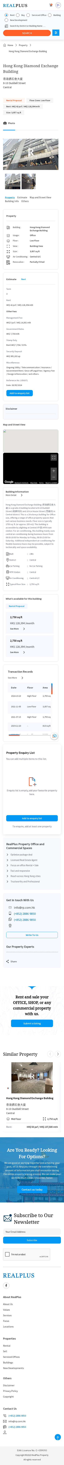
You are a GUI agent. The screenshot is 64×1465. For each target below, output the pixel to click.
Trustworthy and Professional (25, 881)
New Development (18, 20)
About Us (8, 1304)
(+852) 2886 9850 (25, 914)
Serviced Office (39, 15)
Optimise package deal (21, 854)
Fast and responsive (20, 870)
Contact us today (32, 1189)
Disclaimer (8, 1385)
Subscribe (32, 1240)
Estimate (22, 197)
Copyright (8, 1396)
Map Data (33, 483)
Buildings (8, 1362)
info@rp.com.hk (24, 907)
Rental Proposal (16, 606)
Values (6, 1309)
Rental (6, 1345)
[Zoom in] (54, 471)
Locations (8, 1326)
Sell (5, 1351)
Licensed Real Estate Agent (24, 860)
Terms (41, 483)
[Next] (57, 1078)
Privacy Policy (10, 1390)
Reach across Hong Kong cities (26, 876)
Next (58, 1054)
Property (23, 45)
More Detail (11, 495)
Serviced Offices (11, 1356)
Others (25, 201)
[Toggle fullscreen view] (54, 457)
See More (14, 628)
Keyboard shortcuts (21, 483)
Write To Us (32, 935)
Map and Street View (40, 197)
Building (57, 15)
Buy (23, 15)
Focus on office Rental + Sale (25, 865)
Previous (50, 1054)
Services (7, 1315)
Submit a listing (32, 1023)
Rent (12, 15)
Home (10, 45)
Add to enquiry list (20, 393)
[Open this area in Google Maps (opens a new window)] (9, 482)
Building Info (12, 201)
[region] (30, 468)
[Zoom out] (54, 477)
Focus (6, 1320)
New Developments (13, 1368)
